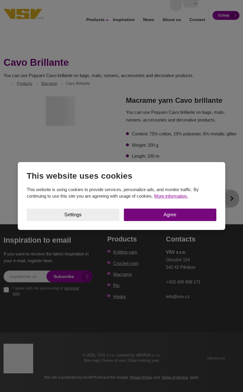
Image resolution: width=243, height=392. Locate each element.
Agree (170, 214)
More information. (171, 196)
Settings (72, 214)
